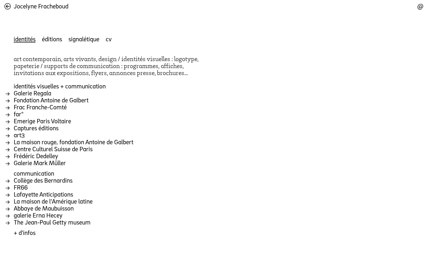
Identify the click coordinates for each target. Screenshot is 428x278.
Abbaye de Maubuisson (44, 208)
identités (25, 39)
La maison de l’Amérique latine (53, 201)
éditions (52, 39)
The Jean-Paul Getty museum (52, 222)
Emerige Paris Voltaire (42, 121)
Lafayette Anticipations (43, 194)
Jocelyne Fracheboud (41, 6)
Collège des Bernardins (43, 180)
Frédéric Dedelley (36, 156)
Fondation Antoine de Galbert (51, 100)
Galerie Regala (32, 93)
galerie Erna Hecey (38, 215)
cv (109, 39)
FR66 (21, 187)
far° (19, 114)
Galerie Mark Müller (40, 163)
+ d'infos (25, 232)
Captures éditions (36, 128)
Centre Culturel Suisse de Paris (53, 149)
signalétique (83, 39)
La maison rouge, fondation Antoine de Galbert (73, 142)
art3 (19, 135)
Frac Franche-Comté (40, 107)
